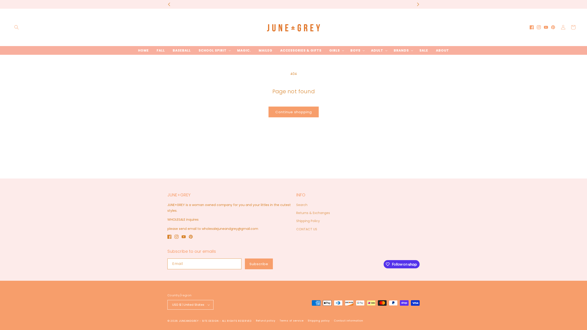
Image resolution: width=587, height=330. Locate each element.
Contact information (348, 320)
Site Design (210, 321)
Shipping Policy (308, 221)
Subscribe (258, 263)
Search (301, 205)
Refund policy (265, 320)
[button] (16, 27)
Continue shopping (293, 112)
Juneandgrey (189, 321)
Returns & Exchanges (313, 213)
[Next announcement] (418, 4)
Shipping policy (319, 320)
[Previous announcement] (169, 4)
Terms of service (291, 320)
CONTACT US (306, 229)
